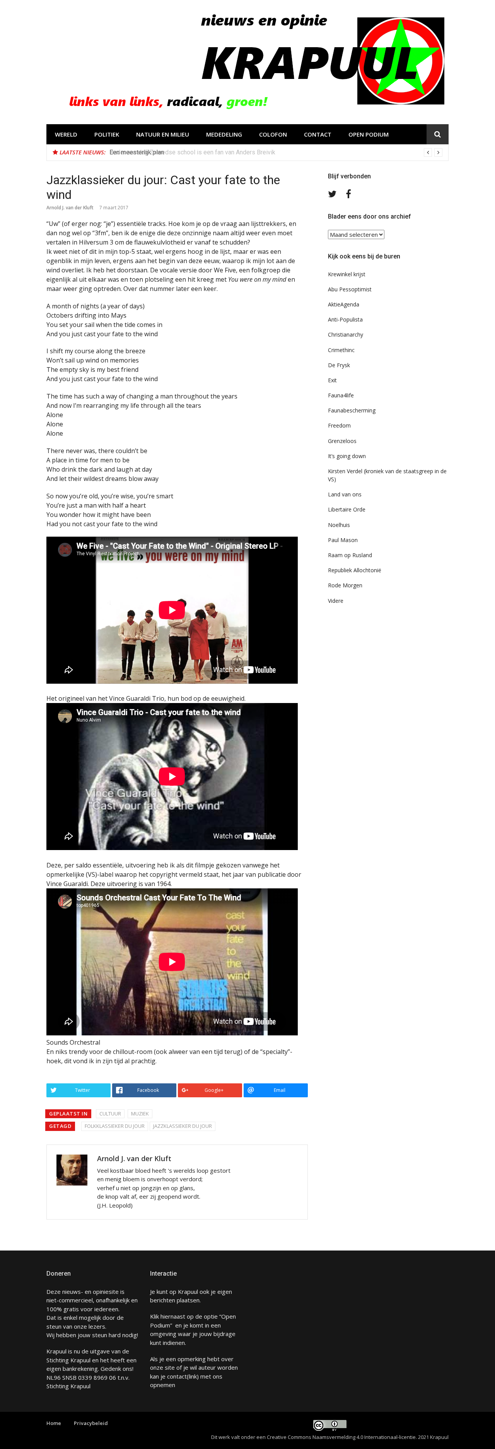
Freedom (339, 425)
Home (53, 1423)
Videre (335, 600)
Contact (317, 134)
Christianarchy (345, 334)
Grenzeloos (342, 441)
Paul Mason (343, 540)
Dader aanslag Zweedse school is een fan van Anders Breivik (192, 152)
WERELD (66, 134)
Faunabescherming (352, 410)
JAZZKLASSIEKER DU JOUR (182, 1125)
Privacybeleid (91, 1423)
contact (177, 1376)
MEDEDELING (224, 134)
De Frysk (339, 365)
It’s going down (347, 456)
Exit (332, 380)
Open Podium (368, 134)
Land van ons (345, 494)
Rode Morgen (345, 585)
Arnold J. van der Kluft (70, 207)
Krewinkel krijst (346, 274)
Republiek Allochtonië (354, 570)
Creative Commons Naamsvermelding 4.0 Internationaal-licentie (341, 1437)
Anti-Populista (345, 319)
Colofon (273, 134)
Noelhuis (339, 525)
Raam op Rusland (350, 555)
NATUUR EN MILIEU (162, 134)
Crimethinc (341, 350)
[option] (275, 152)
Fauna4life (341, 395)
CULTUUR (110, 1113)
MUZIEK (140, 1113)
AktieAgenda (343, 304)
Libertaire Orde (346, 509)
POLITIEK (106, 134)
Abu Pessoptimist (350, 289)
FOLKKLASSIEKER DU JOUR (115, 1125)
